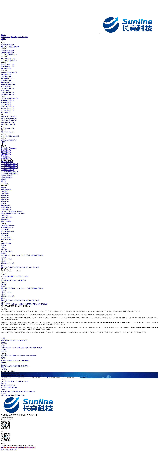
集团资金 (23, 280)
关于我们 (3, 35)
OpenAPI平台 (20, 255)
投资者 (3, 265)
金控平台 (18, 280)
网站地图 (14, 449)
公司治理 (23, 267)
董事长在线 (14, 37)
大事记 (8, 37)
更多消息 (3, 393)
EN (1, 272)
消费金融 (12, 280)
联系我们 (25, 37)
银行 (2, 280)
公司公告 (3, 267)
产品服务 (3, 142)
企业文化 (3, 261)
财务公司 (3, 387)
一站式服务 (31, 391)
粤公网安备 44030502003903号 (26, 447)
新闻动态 (20, 37)
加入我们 (3, 395)
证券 (5, 280)
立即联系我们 (84, 377)
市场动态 (14, 304)
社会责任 (9, 395)
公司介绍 (3, 37)
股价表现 (9, 267)
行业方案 (3, 39)
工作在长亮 (11, 263)
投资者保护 (36, 267)
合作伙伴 (3, 257)
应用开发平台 (12, 255)
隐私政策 (9, 449)
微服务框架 (4, 255)
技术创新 (3, 253)
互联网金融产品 (11, 391)
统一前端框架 (28, 255)
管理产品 (25, 391)
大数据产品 (19, 391)
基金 (8, 280)
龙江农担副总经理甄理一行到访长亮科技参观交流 (32, 304)
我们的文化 (4, 263)
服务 (5, 284)
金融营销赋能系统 (37, 255)
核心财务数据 (16, 267)
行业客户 (3, 259)
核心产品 (3, 391)
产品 (2, 284)
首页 (2, 304)
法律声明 (3, 449)
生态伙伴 (9, 259)
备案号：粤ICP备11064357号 (9, 447)
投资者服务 (29, 267)
